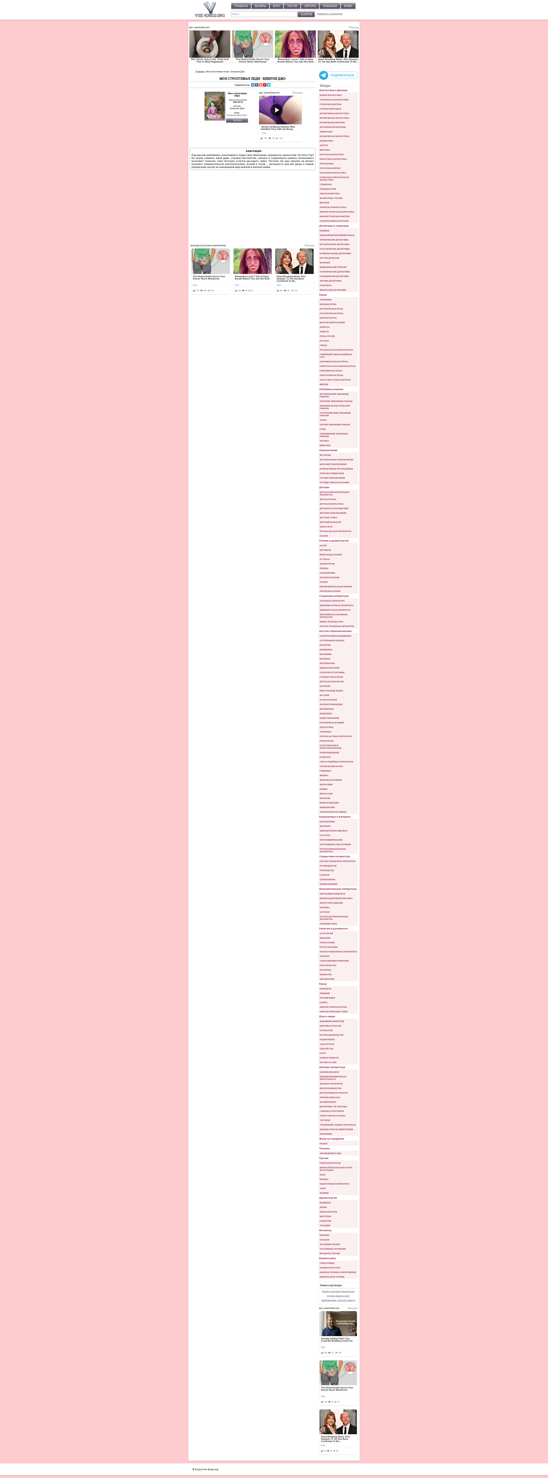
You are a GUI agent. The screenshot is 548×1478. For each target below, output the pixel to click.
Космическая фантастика (334, 136)
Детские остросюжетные (334, 508)
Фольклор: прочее (330, 1253)
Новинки (330, 6)
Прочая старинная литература (337, 626)
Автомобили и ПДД (330, 1153)
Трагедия (325, 1225)
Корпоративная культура (334, 1093)
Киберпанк (326, 131)
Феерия (324, 384)
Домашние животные (332, 1021)
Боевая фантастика (331, 95)
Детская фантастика (332, 504)
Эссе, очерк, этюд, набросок (335, 379)
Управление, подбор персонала (338, 1124)
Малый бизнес (328, 1102)
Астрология (326, 933)
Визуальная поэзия (331, 554)
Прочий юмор (327, 998)
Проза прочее (327, 336)
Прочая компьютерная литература (333, 850)
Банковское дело (329, 1072)
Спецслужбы (327, 1263)
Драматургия (327, 563)
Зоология (325, 686)
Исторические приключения (336, 459)
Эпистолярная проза (331, 375)
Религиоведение (329, 752)
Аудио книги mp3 (338, 1295)
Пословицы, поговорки (333, 1249)
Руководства (327, 870)
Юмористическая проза (333, 1007)
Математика (327, 709)
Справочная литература (334, 856)
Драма (323, 1207)
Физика (324, 775)
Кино (323, 1174)
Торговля (325, 1120)
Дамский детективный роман (337, 235)
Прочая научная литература (336, 736)
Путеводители (328, 865)
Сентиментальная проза (334, 361)
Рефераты (325, 757)
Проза (323, 294)
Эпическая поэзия (330, 591)
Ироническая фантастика (334, 118)
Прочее (323, 1158)
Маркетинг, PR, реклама (333, 1106)
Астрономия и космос (332, 640)
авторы (310, 6)
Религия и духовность (333, 928)
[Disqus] (252, 208)
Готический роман (330, 109)
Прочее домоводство (331, 1035)
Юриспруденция (329, 802)
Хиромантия (327, 979)
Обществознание (329, 718)
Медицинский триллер (333, 267)
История (324, 695)
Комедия (325, 993)
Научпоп (325, 912)
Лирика (324, 568)
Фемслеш (325, 445)
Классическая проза (331, 313)
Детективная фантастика (334, 113)
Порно (323, 420)
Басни (323, 545)
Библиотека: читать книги (338, 1300)
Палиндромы (327, 573)
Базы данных (327, 821)
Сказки (324, 535)
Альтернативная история (334, 221)
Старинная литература (334, 596)
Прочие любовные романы (335, 424)
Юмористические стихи (334, 1011)
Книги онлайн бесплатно (338, 1291)
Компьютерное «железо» (333, 830)
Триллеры (325, 285)
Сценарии (325, 1221)
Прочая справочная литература (338, 861)
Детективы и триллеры (334, 225)
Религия (324, 956)
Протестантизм (329, 947)
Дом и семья (327, 1016)
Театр (323, 1188)
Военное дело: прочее (332, 1276)
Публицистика (328, 923)
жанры (260, 6)
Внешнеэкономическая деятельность (333, 1077)
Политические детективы (335, 271)
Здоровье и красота (331, 1026)
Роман (323, 345)
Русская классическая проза (336, 350)
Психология (327, 741)
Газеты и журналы (330, 1163)
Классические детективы (335, 249)
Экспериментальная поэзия (336, 586)
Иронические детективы (334, 239)
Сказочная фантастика (333, 172)
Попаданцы (326, 163)
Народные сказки (330, 1244)
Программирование (331, 840)
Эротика (324, 441)
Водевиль (325, 1202)
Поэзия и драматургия (334, 540)
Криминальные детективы (335, 253)
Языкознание (327, 807)
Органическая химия (332, 722)
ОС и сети (325, 835)
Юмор (323, 983)
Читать (237, 120)
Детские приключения (333, 513)
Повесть (324, 331)
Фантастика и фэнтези (333, 90)
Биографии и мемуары (332, 893)
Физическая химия (331, 780)
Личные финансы (330, 1097)
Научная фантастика (332, 154)
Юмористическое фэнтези (335, 216)
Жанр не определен (331, 1138)
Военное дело (327, 1258)
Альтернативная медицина (335, 636)
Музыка (324, 1179)
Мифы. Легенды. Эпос (331, 621)
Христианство (328, 965)
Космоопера (326, 140)
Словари (324, 875)
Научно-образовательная (335, 631)
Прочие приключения (332, 478)
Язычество (326, 974)
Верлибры (325, 550)
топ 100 (292, 6)
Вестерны (325, 455)
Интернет (325, 826)
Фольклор (325, 1230)
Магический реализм (332, 322)
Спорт (323, 1053)
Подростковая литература (334, 1184)
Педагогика (327, 727)
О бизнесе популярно (332, 1111)
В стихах (325, 559)
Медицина (326, 713)
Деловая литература (332, 1067)
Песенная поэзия (329, 577)
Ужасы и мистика (330, 193)
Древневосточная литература (337, 605)
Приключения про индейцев (336, 468)
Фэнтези (324, 202)
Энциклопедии (328, 884)
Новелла (325, 327)
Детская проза (328, 499)
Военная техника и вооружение (338, 1272)
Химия (323, 789)
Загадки (324, 1239)
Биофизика (326, 649)
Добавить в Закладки (329, 13)
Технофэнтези (328, 189)
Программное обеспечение (335, 844)
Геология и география (332, 672)
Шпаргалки (326, 793)
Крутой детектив (329, 258)
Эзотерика (326, 970)
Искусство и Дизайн (331, 903)
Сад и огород (327, 1044)
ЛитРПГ (324, 145)
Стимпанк (326, 184)
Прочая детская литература (335, 531)
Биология (325, 645)
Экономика (326, 1134)
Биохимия (326, 654)
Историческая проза (331, 308)
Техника (324, 1148)
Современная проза (331, 370)
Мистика (325, 150)
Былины (324, 1235)
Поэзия (324, 582)
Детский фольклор (330, 522)
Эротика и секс (328, 1062)
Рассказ (324, 340)
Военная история (329, 668)
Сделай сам (326, 1048)
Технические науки (331, 766)
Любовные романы (331, 389)
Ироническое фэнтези (332, 122)
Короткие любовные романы (336, 401)
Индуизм (325, 938)
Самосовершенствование (334, 960)
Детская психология (332, 681)
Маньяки (325, 262)
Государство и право (331, 677)
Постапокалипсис (330, 168)
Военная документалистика (336, 898)
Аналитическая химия (333, 812)
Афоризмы (326, 299)
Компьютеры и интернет (335, 816)
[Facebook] (256, 85)
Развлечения (327, 1039)
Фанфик (324, 1193)
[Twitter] (268, 85)
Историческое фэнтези (333, 127)
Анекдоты (325, 988)
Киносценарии (328, 1211)
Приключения (328, 450)
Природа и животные (332, 473)
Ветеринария (327, 663)
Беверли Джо (237, 108)
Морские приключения (333, 464)
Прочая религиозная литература (338, 951)
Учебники (325, 771)
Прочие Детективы (330, 281)
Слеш (323, 429)
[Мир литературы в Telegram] (338, 79)
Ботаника (325, 658)
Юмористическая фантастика (337, 211)
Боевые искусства (330, 1267)
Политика (325, 731)
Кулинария (326, 1030)
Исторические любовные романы (237, 115)
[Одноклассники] (260, 85)
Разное (324, 1143)
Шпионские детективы (333, 290)
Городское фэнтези (330, 104)
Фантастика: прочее (331, 198)
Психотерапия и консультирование (331, 746)
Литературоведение (331, 704)
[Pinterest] (264, 85)
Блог (276, 6)
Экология (325, 798)
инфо (348, 6)
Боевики (324, 230)
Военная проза (328, 304)
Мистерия (325, 1216)
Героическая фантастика (334, 99)
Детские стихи (328, 517)
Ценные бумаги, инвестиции (336, 1129)
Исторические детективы (334, 244)
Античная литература (332, 601)
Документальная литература (338, 888)
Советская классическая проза (338, 366)
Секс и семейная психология (336, 761)
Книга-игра (326, 526)
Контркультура (328, 318)
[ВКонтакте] (252, 85)
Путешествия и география (334, 482)
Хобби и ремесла (329, 1057)
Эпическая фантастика (333, 207)
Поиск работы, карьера (332, 1115)
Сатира (324, 1002)
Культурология (328, 699)
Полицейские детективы (334, 276)
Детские (324, 487)
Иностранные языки (331, 690)
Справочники (327, 879)
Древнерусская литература (335, 610)
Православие (327, 942)
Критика (325, 907)
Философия (326, 784)
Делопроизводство (331, 1088)
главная (241, 6)
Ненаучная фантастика (333, 159)
